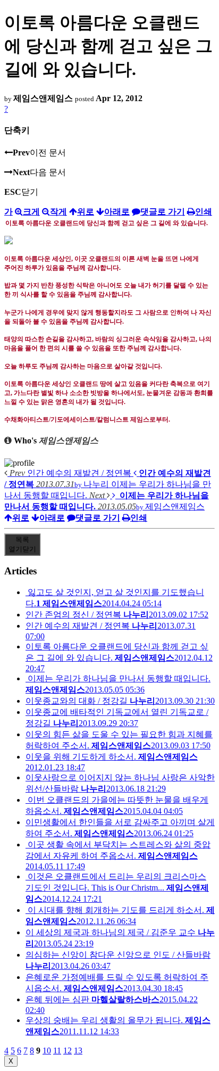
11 (57, 1050)
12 (67, 1050)
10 (47, 1050)
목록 (22, 544)
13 (78, 1050)
